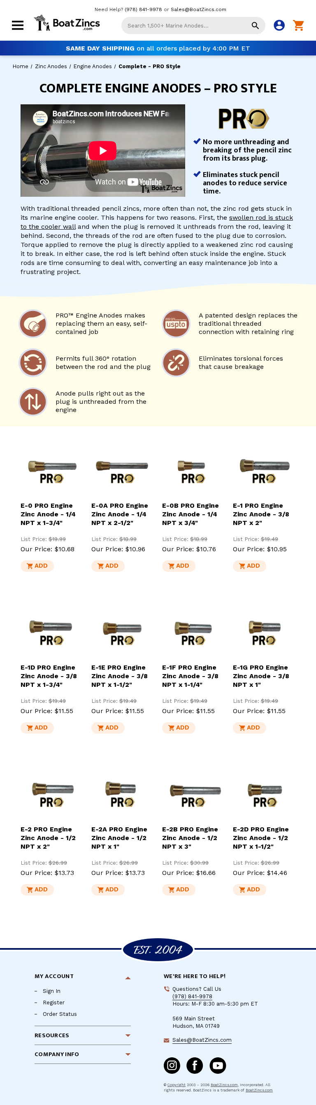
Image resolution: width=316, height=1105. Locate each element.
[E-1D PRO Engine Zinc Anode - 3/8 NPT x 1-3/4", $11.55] (52, 627)
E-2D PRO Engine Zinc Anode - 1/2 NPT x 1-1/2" (261, 837)
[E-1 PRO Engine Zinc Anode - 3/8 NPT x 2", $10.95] (264, 466)
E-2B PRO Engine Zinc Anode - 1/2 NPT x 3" (190, 837)
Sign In (51, 991)
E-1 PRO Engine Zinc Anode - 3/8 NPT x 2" (261, 514)
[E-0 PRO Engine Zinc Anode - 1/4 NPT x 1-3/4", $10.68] (52, 466)
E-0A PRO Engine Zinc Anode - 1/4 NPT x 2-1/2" (119, 514)
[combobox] (193, 25)
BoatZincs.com (224, 1085)
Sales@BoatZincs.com (198, 9)
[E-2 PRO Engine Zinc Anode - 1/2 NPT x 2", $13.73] (52, 789)
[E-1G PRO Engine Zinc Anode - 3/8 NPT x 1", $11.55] (264, 627)
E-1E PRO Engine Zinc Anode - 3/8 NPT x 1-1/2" (119, 675)
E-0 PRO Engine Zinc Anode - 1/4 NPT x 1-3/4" (48, 514)
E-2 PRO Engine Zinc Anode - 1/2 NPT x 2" (48, 837)
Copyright (176, 1085)
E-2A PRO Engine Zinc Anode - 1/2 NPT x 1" (119, 837)
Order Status (60, 1014)
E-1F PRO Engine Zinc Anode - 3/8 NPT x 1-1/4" (190, 675)
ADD (41, 565)
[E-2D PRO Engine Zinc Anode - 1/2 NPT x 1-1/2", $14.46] (264, 789)
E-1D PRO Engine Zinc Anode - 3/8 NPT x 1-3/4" (49, 675)
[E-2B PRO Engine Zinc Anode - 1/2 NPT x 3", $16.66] (193, 789)
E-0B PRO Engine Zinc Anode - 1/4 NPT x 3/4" (190, 514)
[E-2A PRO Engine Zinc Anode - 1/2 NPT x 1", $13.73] (122, 789)
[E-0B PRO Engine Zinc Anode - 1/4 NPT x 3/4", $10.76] (193, 466)
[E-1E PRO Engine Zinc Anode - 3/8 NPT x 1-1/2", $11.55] (122, 627)
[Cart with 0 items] (298, 26)
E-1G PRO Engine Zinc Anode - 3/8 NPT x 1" (261, 675)
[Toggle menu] (17, 31)
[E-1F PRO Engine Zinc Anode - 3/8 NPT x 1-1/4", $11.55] (193, 627)
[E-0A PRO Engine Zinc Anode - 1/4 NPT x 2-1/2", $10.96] (122, 466)
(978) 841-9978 (143, 9)
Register (54, 1002)
